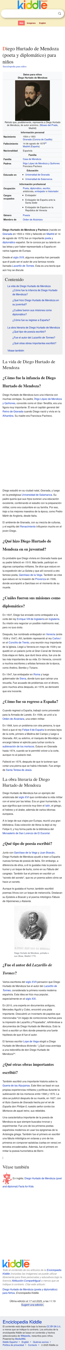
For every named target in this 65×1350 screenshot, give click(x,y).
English (42, 23)
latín (47, 805)
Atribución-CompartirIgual (26, 1280)
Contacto (32, 1345)
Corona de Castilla (42, 139)
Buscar (59, 13)
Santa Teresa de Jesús (19, 770)
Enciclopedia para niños (15, 66)
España (35, 146)
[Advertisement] (32, 35)
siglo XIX (31, 998)
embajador (40, 191)
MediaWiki (20, 1338)
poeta (48, 238)
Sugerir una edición (32, 1304)
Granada (27, 139)
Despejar (53, 13)
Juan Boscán (47, 852)
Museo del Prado (49, 125)
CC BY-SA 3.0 (53, 1326)
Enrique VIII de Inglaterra (31, 619)
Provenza (40, 579)
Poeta (26, 188)
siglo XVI (24, 797)
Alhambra (8, 415)
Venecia (50, 634)
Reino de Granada (13, 411)
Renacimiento (28, 526)
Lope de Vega (31, 1041)
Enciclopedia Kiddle (22, 1321)
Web (21, 23)
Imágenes (31, 23)
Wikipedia (25, 1335)
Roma (36, 674)
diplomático (35, 188)
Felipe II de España (33, 729)
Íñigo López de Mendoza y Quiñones (41, 163)
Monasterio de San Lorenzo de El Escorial (26, 833)
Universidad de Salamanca (38, 179)
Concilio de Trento (19, 642)
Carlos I (56, 638)
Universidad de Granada (37, 174)
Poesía (26, 215)
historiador (53, 191)
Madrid (26, 146)
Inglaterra (54, 619)
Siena (23, 678)
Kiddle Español (10, 1341)
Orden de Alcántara (33, 219)
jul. (46, 143)
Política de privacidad (13, 1345)
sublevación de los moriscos (18, 746)
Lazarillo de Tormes (23, 266)
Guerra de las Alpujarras (16, 1085)
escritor (46, 188)
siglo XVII (18, 257)
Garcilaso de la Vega (30, 575)
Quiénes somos (41, 1341)
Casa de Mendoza (32, 159)
